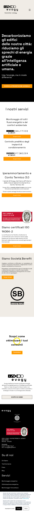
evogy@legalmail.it (10, 447)
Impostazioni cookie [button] (9, 508)
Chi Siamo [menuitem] (5, 460)
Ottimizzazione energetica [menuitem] (10, 484)
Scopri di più (17, 136)
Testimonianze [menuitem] (6, 464)
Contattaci (17, 352)
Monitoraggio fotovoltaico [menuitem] (10, 488)
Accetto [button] (18, 508)
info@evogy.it (9, 446)
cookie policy (26, 498)
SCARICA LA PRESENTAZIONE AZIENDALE (17, 86)
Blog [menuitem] (3, 470)
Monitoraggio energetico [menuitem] (9, 481)
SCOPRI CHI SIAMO (17, 397)
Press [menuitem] (3, 467)
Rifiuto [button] (26, 508)
